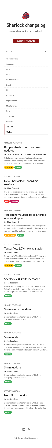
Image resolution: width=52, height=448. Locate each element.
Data (8, 74)
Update (9, 132)
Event (8, 85)
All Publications (12, 59)
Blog (8, 69)
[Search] (45, 51)
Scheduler (10, 116)
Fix (7, 90)
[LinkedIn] (24, 429)
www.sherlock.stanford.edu (26, 31)
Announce (10, 64)
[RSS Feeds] (28, 429)
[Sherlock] (26, 16)
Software (9, 121)
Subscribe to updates (26, 41)
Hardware (10, 95)
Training (9, 127)
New (8, 111)
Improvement (11, 100)
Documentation (12, 80)
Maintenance (11, 106)
